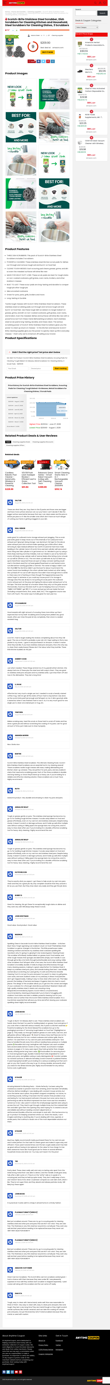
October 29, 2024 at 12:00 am (24, 809)
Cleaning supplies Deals (21, 442)
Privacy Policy (43, 1345)
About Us (42, 1341)
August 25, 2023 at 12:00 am (24, 531)
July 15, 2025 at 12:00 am (23, 1014)
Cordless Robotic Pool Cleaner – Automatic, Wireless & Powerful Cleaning (11, 479)
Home (7, 12)
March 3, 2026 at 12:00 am (23, 1296)
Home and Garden (18, 12)
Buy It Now (47, 52)
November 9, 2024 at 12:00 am (24, 874)
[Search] (95, 3)
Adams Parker (35, 35)
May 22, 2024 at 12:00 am (23, 687)
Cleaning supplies (34, 12)
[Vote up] (16, 30)
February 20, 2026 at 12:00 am (24, 1270)
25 (49, 35)
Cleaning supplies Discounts (42, 442)
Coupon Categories (46, 1354)
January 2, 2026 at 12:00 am (24, 1215)
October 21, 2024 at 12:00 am (24, 756)
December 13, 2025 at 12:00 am (25, 1164)
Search (78, 9)
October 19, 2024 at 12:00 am (24, 738)
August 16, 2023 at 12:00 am (24, 503)
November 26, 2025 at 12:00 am (25, 1080)
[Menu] (5, 3)
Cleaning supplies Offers (15, 445)
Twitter (58, 1345)
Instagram (59, 1350)
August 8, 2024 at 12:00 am (24, 715)
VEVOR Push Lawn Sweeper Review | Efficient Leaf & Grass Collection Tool (29, 478)
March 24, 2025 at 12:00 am (24, 937)
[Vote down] (13, 30)
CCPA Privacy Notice (46, 1350)
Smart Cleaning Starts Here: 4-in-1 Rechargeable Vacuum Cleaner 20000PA (62, 479)
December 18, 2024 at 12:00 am (25, 898)
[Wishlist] (104, 3)
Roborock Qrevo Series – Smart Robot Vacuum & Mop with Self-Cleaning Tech (45, 478)
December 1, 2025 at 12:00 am (24, 1133)
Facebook (59, 1341)
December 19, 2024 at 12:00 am (25, 918)
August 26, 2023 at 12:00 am (24, 631)
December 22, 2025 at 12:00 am (25, 1196)
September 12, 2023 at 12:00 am (25, 661)
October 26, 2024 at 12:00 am (24, 791)
